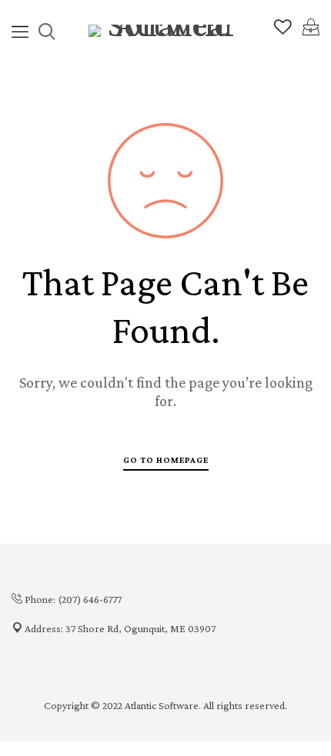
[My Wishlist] (283, 31)
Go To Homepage (166, 460)
